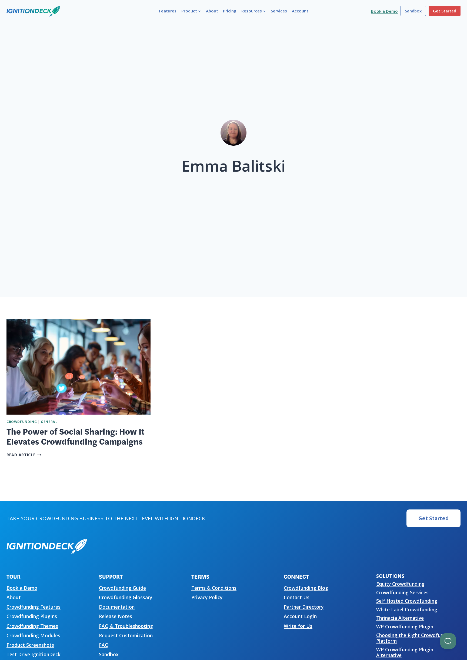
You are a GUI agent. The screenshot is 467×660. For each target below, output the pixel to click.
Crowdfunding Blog (306, 588)
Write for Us (298, 626)
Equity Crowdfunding (400, 584)
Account (300, 11)
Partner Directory (303, 607)
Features (167, 11)
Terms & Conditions (213, 588)
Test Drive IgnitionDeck (33, 654)
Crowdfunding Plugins (31, 616)
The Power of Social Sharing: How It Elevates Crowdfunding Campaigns (75, 436)
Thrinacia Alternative (400, 618)
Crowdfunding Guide (122, 588)
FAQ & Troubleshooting (126, 626)
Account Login (300, 616)
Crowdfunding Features (33, 607)
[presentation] (78, 367)
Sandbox (413, 11)
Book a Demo (384, 11)
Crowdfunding (21, 421)
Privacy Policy (206, 597)
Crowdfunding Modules (33, 635)
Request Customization (126, 635)
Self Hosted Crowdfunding (406, 601)
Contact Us (296, 597)
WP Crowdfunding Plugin (404, 626)
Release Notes (115, 616)
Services (279, 11)
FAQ (104, 645)
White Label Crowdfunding (406, 609)
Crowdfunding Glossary (125, 597)
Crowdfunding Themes (32, 626)
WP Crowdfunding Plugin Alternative (404, 652)
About (212, 11)
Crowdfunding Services (402, 592)
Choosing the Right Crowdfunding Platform (414, 638)
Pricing (229, 11)
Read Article (23, 454)
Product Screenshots (30, 645)
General (49, 421)
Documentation (117, 607)
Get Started (444, 11)
